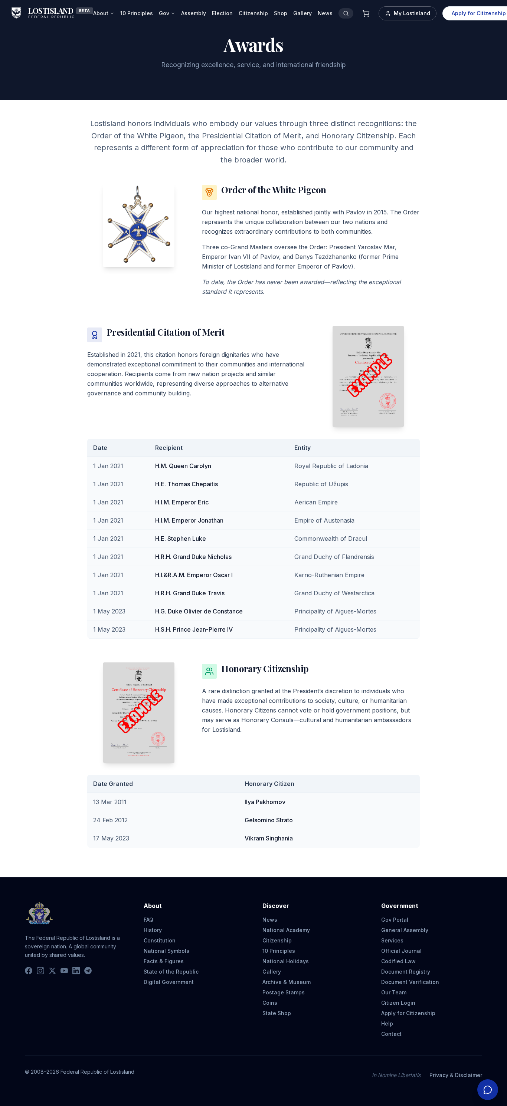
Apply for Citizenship (408, 1013)
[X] (52, 970)
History (153, 930)
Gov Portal (394, 919)
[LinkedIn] (76, 970)
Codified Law (398, 961)
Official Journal (401, 951)
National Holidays (285, 961)
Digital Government (169, 982)
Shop (280, 13)
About (100, 13)
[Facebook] (28, 970)
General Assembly (404, 930)
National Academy (286, 930)
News (325, 13)
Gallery (302, 13)
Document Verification (410, 982)
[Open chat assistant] (487, 1089)
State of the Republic (171, 971)
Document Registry (405, 971)
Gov (164, 13)
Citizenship (253, 13)
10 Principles (136, 13)
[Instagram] (40, 970)
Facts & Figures (164, 961)
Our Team (393, 992)
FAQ (148, 919)
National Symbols (166, 951)
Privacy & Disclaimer (455, 1075)
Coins (269, 1003)
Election (222, 13)
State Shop (276, 1013)
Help (387, 1023)
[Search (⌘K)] (345, 13)
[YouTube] (64, 970)
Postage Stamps (283, 992)
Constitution (160, 940)
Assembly (193, 13)
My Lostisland (412, 13)
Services (392, 940)
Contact (391, 1034)
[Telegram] (88, 970)
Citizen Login (398, 1003)
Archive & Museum (286, 982)
